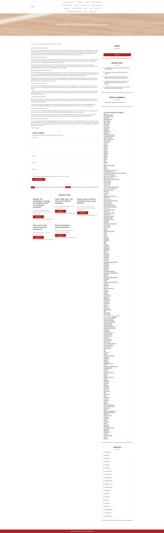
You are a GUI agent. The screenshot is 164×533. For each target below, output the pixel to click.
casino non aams (108, 334)
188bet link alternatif (109, 377)
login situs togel (107, 340)
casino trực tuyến (108, 137)
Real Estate (97, 8)
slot (104, 349)
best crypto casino (108, 203)
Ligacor (105, 409)
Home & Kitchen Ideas (96, 5)
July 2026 (107, 455)
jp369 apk (106, 153)
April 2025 (107, 503)
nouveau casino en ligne (109, 326)
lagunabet (106, 429)
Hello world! (121, 102)
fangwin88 (106, 279)
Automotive (80, 2)
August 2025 (108, 490)
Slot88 (105, 167)
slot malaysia (107, 394)
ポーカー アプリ (107, 199)
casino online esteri (108, 332)
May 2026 (107, 461)
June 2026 (107, 458)
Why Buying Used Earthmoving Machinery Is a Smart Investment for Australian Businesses (117, 87)
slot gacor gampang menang (110, 262)
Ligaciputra (106, 357)
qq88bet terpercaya (108, 114)
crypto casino (107, 225)
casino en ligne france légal (110, 207)
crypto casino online (108, 177)
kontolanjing (107, 303)
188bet (105, 147)
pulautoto (106, 266)
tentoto (105, 354)
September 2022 (108, 516)
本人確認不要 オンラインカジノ (111, 170)
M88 (105, 351)
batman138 (106, 302)
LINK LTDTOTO (107, 296)
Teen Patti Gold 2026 (109, 139)
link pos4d (106, 253)
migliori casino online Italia (110, 176)
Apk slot (105, 434)
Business (87, 2)
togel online (106, 197)
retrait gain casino (108, 217)
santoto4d (106, 130)
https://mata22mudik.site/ (110, 411)
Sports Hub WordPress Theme (78, 531)
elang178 (106, 230)
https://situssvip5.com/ (109, 406)
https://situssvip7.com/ (109, 405)
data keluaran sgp (108, 119)
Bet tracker (106, 425)
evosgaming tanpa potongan (111, 366)
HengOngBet (107, 312)
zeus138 (106, 378)
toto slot (106, 371)
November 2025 (108, 481)
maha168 (106, 133)
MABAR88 (106, 414)
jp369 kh (106, 154)
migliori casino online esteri (110, 223)
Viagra (105, 243)
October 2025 (108, 484)
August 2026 (108, 452)
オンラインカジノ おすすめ (110, 188)
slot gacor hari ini (108, 415)
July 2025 (107, 493)
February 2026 (108, 471)
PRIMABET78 (50, 121)
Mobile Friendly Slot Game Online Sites (62, 226)
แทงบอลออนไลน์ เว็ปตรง (109, 134)
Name (34, 155)
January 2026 (108, 474)
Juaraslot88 (106, 118)
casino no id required (109, 288)
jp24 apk (106, 148)
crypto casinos (107, 214)
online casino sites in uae (110, 196)
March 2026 (107, 468)
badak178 (106, 283)
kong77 (105, 293)
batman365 (106, 421)
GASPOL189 (106, 285)
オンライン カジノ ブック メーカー (112, 316)
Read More (38, 216)
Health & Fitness (85, 5)
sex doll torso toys (108, 336)
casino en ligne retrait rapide (110, 200)
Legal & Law (67, 8)
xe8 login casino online (109, 165)
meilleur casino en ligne (109, 205)
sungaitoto (106, 220)
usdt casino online (108, 325)
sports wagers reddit (109, 428)
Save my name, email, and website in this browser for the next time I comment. (51, 176)
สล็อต (105, 242)
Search (117, 46)
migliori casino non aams (110, 328)
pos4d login (106, 254)
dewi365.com (107, 432)
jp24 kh (105, 150)
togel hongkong (107, 348)
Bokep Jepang (107, 314)
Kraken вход (107, 127)
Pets (91, 8)
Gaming (76, 5)
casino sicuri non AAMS (109, 174)
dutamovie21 (107, 426)
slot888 (105, 194)
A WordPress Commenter (111, 102)
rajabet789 (106, 294)
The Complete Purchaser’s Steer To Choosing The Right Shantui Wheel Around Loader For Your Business (117, 83)
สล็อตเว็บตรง (106, 431)
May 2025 (107, 500)
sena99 (105, 423)
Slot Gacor (106, 145)
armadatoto (106, 331)
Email (33, 162)
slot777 (105, 437)
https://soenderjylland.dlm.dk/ (111, 277)
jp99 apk (106, 156)
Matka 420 (106, 274)
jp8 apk (105, 159)
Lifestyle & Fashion (77, 8)
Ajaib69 (105, 375)
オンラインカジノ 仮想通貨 (110, 317)
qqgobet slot (107, 408)
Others (85, 8)
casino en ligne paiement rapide (111, 187)
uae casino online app (109, 171)
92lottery (106, 151)
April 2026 (107, 465)
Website (34, 169)
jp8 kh (105, 161)
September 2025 (108, 487)
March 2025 (107, 506)
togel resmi (106, 257)
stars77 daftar (107, 122)
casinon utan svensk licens (110, 343)
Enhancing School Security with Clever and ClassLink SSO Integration (117, 68)
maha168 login (107, 131)
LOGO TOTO (107, 300)
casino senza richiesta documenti (111, 179)
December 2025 (108, 477)
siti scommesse (107, 227)
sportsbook (106, 308)
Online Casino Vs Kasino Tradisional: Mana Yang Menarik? (86, 201)
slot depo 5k (106, 211)
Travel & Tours (93, 11)
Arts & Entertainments (69, 2)
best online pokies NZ (109, 372)
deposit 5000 (107, 246)
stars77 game (107, 121)
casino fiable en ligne (109, 219)
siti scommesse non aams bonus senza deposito (115, 173)
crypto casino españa (109, 320)
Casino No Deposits (108, 116)
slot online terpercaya (109, 355)
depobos (106, 276)
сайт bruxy (106, 306)
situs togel (106, 291)
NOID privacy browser (109, 231)
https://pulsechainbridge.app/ (111, 273)
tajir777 (105, 365)
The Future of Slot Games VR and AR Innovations (40, 227)
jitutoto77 (106, 374)
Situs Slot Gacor (107, 346)
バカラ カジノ (107, 185)
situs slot (106, 286)
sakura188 (106, 400)
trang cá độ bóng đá (108, 319)
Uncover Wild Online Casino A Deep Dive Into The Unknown (116, 73)
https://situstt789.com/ (109, 412)
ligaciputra (106, 380)
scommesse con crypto (109, 210)
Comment (34, 137)
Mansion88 (106, 124)
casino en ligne (107, 180)
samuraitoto (107, 329)
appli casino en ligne (108, 190)
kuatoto (105, 402)
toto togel (106, 389)
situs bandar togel (108, 435)
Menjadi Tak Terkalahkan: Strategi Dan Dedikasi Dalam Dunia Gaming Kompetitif (41, 203)
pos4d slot (106, 297)
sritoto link (106, 125)
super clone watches (108, 345)
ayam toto (106, 369)
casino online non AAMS (109, 322)
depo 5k (105, 251)
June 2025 (107, 497)
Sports (85, 11)
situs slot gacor (107, 141)
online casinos (107, 342)
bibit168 (105, 385)
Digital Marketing (96, 2)
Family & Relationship (67, 5)
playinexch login (107, 309)
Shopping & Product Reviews (74, 11)
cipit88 (105, 280)
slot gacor (106, 352)
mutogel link (107, 397)
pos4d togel (106, 418)
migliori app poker (108, 323)
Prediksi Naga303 (108, 368)
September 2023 (108, 509)
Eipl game (106, 289)
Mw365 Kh (106, 162)
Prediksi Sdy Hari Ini (108, 363)
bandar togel (107, 391)
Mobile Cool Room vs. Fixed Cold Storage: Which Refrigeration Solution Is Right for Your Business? (117, 77)
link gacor (106, 260)
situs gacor (106, 128)
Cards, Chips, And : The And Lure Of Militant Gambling (64, 201)
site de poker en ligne (109, 216)
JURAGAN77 (106, 382)
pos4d (105, 228)
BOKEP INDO (107, 299)
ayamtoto (106, 360)
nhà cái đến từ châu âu (109, 136)
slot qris (105, 144)
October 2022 (108, 513)
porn (105, 164)
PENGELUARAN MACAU (109, 271)
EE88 (105, 311)
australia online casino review (111, 282)
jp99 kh (105, 157)
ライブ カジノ (107, 193)
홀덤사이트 (106, 191)
